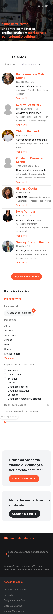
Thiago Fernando (28, 131)
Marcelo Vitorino (13, 605)
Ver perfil (21, 98)
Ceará (7, 349)
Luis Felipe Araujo (29, 104)
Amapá (8, 339)
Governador (14, 374)
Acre (7, 325)
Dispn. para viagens (15, 404)
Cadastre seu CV (22, 478)
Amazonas (10, 335)
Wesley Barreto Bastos (32, 242)
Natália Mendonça (14, 611)
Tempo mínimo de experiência (21, 411)
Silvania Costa (26, 188)
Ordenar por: (9, 64)
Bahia (7, 344)
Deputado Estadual (18, 390)
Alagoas (8, 330)
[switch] (49, 405)
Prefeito (12, 382)
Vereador (13, 394)
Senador (12, 378)
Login (45, 5)
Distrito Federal (12, 353)
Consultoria (10, 594)
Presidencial (14, 370)
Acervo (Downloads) (15, 589)
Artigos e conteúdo (14, 600)
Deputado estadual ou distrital (24, 398)
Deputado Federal (18, 386)
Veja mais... (10, 358)
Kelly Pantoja (25, 211)
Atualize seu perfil (23, 513)
